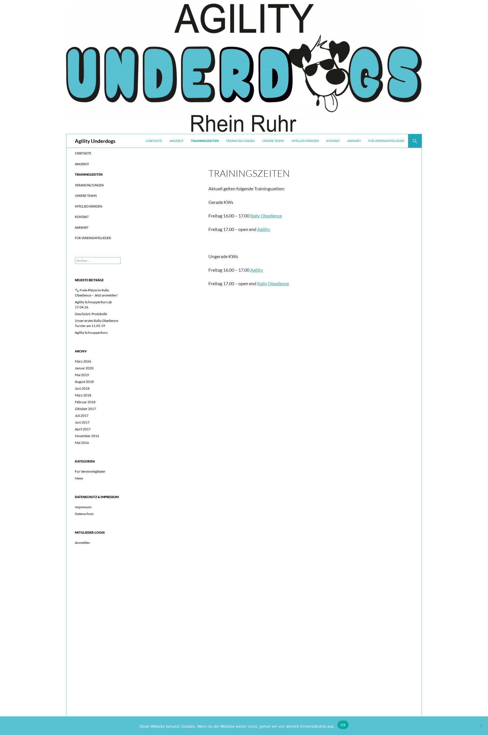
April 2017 (83, 429)
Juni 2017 (82, 422)
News (79, 478)
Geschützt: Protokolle (91, 314)
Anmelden (82, 542)
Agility (263, 229)
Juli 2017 (81, 415)
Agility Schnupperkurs (91, 332)
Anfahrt (354, 141)
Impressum (83, 507)
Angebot (176, 141)
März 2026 (83, 361)
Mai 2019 (82, 375)
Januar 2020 (84, 368)
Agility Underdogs (95, 141)
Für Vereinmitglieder (90, 471)
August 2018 (84, 382)
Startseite (154, 141)
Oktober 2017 (85, 409)
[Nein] (481, 726)
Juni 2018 (82, 388)
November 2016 (87, 436)
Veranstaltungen (240, 141)
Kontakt (333, 141)
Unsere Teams (273, 141)
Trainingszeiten (205, 141)
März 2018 (83, 395)
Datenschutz (84, 514)
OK (343, 725)
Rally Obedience (266, 215)
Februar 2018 (85, 402)
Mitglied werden (305, 141)
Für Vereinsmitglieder (386, 141)
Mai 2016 (82, 442)
